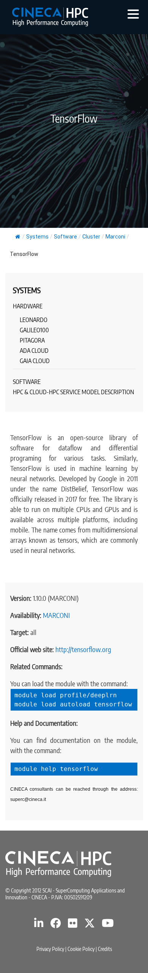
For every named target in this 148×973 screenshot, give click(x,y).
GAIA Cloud (35, 361)
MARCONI (56, 615)
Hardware (28, 306)
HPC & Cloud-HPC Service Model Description (73, 392)
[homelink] (50, 17)
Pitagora (32, 340)
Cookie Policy (81, 949)
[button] (133, 14)
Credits (105, 949)
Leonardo (33, 320)
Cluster (91, 237)
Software (65, 237)
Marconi (115, 237)
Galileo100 (34, 330)
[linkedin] (39, 925)
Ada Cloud (34, 350)
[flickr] (72, 925)
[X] (89, 925)
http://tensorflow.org (83, 649)
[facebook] (55, 925)
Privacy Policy (50, 949)
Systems (37, 237)
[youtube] (108, 925)
